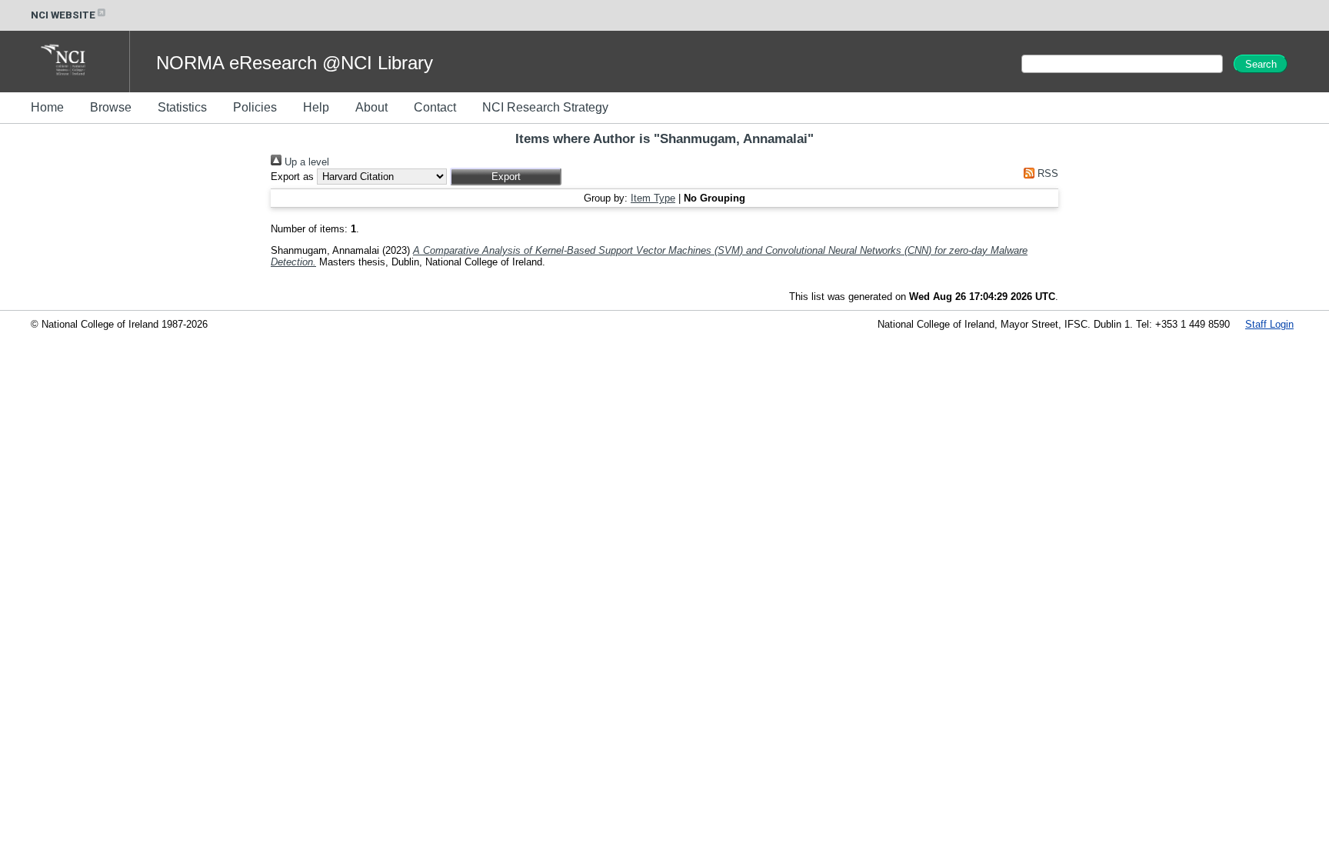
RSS (1046, 173)
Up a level (305, 162)
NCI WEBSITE (63, 15)
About (371, 107)
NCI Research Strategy (545, 107)
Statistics (182, 107)
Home (47, 107)
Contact (435, 107)
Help (316, 107)
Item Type (653, 198)
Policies (255, 107)
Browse (111, 107)
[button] (505, 176)
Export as (292, 176)
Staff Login (1269, 324)
